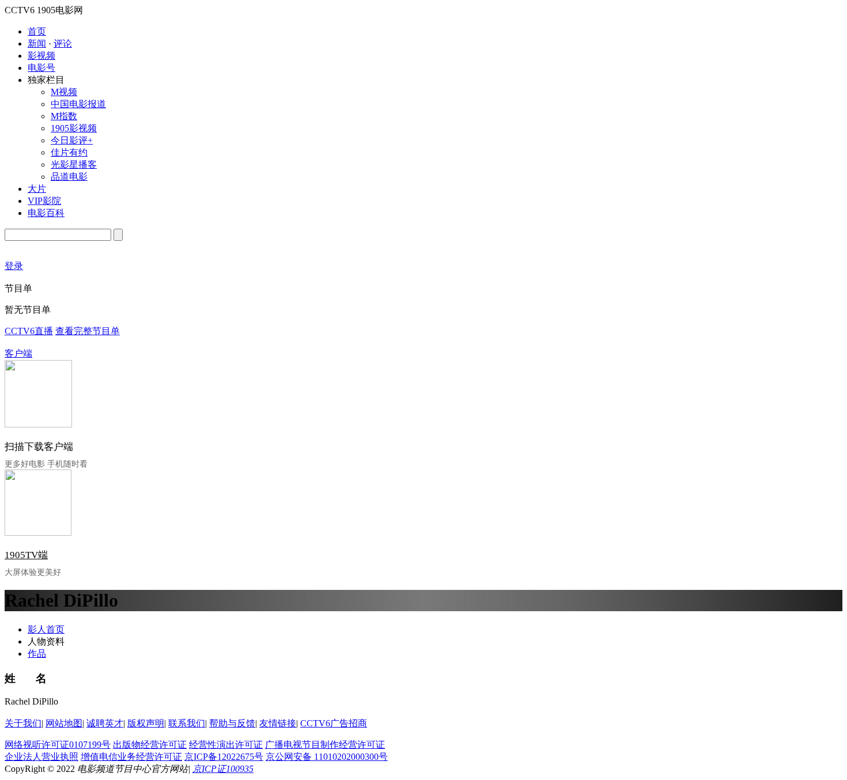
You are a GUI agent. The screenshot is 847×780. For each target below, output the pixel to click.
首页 (37, 31)
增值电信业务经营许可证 (131, 757)
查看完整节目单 (87, 331)
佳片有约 (69, 152)
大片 (37, 189)
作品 (37, 653)
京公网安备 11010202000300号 (327, 757)
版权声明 (145, 723)
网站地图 (64, 723)
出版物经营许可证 (150, 744)
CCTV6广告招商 (333, 723)
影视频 (41, 55)
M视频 (64, 92)
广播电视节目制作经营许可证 (325, 744)
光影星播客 (74, 164)
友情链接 (277, 723)
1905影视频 (74, 128)
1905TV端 (26, 555)
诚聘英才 (104, 723)
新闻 (37, 43)
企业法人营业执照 (41, 757)
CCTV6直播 (29, 331)
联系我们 (186, 723)
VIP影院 (44, 201)
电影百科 (46, 213)
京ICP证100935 (223, 769)
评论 (63, 43)
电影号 (41, 68)
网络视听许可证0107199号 (58, 744)
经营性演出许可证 (226, 744)
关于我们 (23, 723)
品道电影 (69, 176)
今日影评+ (72, 140)
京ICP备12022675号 (223, 757)
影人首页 (46, 629)
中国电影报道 (78, 104)
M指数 (64, 116)
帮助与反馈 (232, 723)
